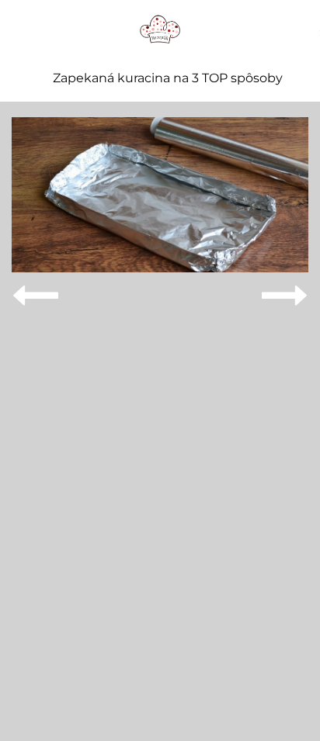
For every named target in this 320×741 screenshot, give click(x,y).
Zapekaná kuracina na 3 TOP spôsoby (168, 78)
